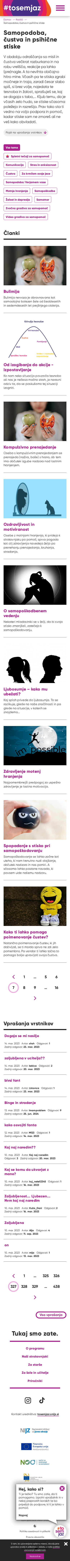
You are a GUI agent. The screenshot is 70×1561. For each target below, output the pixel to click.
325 (46, 1276)
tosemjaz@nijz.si (48, 1414)
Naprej (23, 1515)
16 (57, 987)
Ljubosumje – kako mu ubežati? (26, 691)
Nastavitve (35, 1556)
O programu (35, 1348)
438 (56, 1286)
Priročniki (35, 1381)
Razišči (19, 19)
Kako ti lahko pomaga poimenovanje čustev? (26, 934)
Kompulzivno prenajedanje (30, 447)
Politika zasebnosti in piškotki (35, 1531)
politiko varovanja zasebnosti (42, 1548)
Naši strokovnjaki (35, 1356)
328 (24, 1286)
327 (14, 1286)
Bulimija (11, 291)
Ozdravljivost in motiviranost (19, 527)
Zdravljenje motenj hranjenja (22, 774)
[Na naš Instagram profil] (28, 1400)
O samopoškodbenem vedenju (25, 613)
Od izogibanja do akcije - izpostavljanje (29, 367)
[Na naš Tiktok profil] (42, 1400)
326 (56, 1276)
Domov (7, 19)
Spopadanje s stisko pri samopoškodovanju (27, 848)
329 (35, 1286)
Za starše (35, 1365)
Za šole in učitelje (35, 1373)
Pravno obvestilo (35, 1537)
